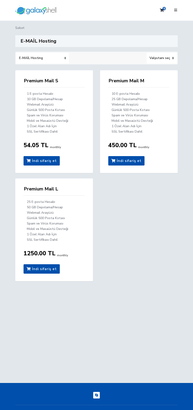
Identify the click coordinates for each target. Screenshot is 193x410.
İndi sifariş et (44, 160)
